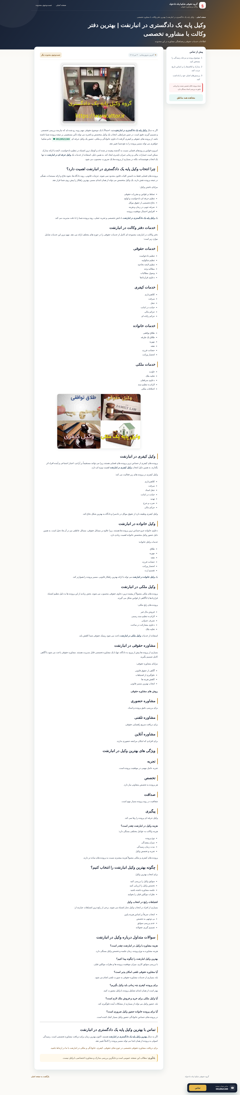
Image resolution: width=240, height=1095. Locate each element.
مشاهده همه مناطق (186, 98)
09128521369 (63, 139)
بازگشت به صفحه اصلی (40, 1076)
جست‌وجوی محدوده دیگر (50, 55)
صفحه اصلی (61, 5)
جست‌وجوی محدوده (44, 5)
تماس (197, 1088)
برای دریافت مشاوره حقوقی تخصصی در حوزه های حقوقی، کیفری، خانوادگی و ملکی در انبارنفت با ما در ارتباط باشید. (104, 1048)
